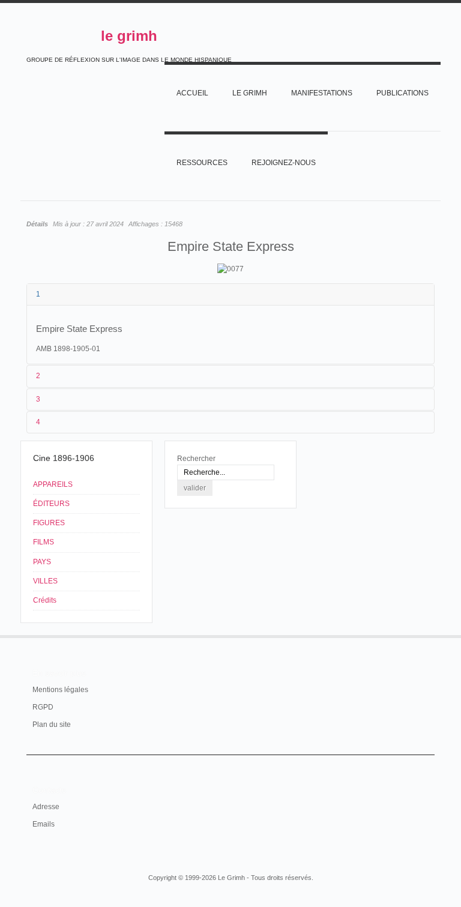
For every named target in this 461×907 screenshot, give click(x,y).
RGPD (42, 707)
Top (427, 635)
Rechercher (196, 458)
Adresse (45, 807)
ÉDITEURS (51, 503)
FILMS (43, 542)
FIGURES (49, 523)
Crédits (44, 600)
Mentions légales (60, 690)
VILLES (45, 581)
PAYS (42, 562)
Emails (43, 824)
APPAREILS (53, 484)
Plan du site (51, 724)
